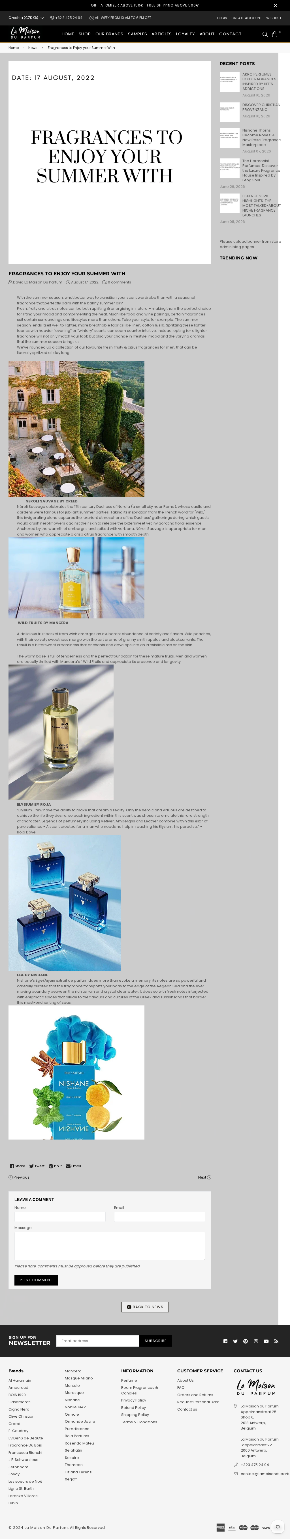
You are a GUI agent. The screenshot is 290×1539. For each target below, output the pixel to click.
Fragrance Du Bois (25, 1445)
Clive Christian (21, 1416)
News (32, 47)
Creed (14, 1423)
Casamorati (19, 1402)
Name (20, 1207)
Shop (85, 34)
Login (222, 18)
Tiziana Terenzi (78, 1472)
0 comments (119, 282)
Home (68, 34)
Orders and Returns (195, 1395)
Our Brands (109, 34)
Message (23, 1227)
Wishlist (274, 18)
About (207, 34)
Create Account (246, 18)
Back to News (147, 1307)
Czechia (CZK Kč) (23, 17)
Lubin (13, 1503)
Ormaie (72, 1414)
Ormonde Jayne (80, 1421)
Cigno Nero (18, 1409)
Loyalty (185, 34)
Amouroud (18, 1387)
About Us (185, 1380)
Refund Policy (133, 1407)
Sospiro (72, 1457)
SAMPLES (137, 34)
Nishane (72, 1400)
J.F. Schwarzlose (23, 1459)
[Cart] (274, 33)
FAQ (181, 1387)
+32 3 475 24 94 (68, 17)
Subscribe (156, 1341)
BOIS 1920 (17, 1395)
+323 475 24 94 (255, 1464)
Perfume (129, 1380)
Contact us (187, 1409)
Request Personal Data (198, 1402)
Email (119, 1207)
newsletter (30, 1341)
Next (202, 1177)
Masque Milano (79, 1378)
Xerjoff (71, 1479)
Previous (21, 1177)
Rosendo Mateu (79, 1443)
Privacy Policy (133, 1400)
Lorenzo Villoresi (23, 1496)
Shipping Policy (135, 1414)
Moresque (74, 1392)
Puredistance (77, 1428)
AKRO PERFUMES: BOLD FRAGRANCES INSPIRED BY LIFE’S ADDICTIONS (259, 81)
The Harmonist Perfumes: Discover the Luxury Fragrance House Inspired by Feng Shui (261, 170)
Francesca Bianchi (25, 1452)
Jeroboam (18, 1467)
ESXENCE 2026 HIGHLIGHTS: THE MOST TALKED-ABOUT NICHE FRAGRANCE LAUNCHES (261, 206)
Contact (230, 34)
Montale (72, 1385)
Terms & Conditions (139, 1422)
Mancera (73, 1371)
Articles (162, 34)
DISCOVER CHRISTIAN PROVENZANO (261, 107)
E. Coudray (18, 1430)
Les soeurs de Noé (25, 1481)
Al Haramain (19, 1380)
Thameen (74, 1464)
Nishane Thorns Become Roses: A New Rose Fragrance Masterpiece (261, 137)
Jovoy (14, 1474)
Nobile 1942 (75, 1407)
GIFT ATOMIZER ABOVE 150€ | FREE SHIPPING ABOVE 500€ (145, 5)
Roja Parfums (77, 1436)
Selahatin (73, 1450)
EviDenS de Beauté (25, 1438)
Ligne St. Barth (21, 1488)
